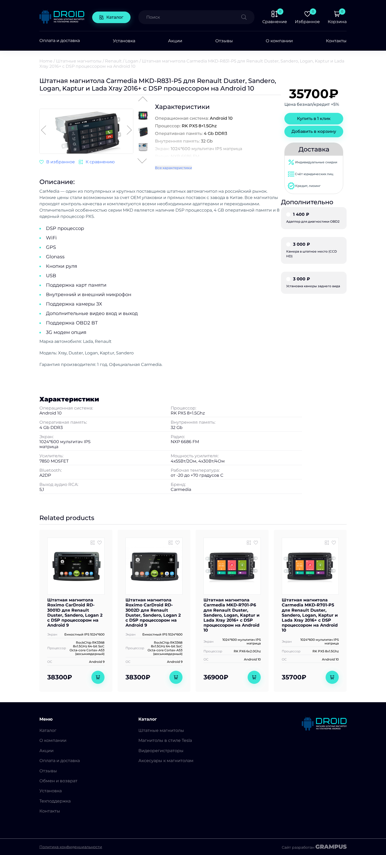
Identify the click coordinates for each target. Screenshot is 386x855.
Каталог (114, 17)
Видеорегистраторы (161, 750)
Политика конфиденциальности (70, 847)
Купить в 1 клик (314, 118)
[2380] (93, 543)
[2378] (171, 543)
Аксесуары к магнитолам (166, 760)
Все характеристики (173, 168)
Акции (175, 40)
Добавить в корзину (313, 131)
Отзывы (224, 40)
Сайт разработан (314, 847)
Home (46, 61)
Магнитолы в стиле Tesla (165, 740)
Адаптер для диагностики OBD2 (313, 217)
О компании (279, 40)
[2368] (327, 543)
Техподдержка (55, 801)
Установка (124, 40)
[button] (129, 130)
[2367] (249, 543)
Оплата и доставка (59, 41)
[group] (86, 132)
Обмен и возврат (58, 780)
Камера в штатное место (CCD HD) (311, 250)
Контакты (336, 40)
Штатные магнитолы (79, 61)
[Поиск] (247, 17)
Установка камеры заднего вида (313, 282)
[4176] (97, 162)
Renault (113, 61)
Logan (131, 61)
